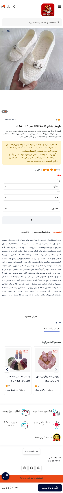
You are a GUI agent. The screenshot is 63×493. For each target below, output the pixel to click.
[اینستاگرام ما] (38, 468)
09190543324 (54, 461)
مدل (58, 203)
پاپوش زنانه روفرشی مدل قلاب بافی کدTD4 (47, 378)
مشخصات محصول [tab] (41, 232)
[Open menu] (59, 6)
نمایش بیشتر (32, 316)
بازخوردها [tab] (25, 232)
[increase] (58, 219)
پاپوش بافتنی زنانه (51, 329)
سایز (58, 191)
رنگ (58, 180)
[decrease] (5, 219)
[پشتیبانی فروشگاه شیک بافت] (31, 468)
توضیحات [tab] (57, 232)
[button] (7, 369)
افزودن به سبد (50, 488)
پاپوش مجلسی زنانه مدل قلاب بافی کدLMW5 (18, 378)
